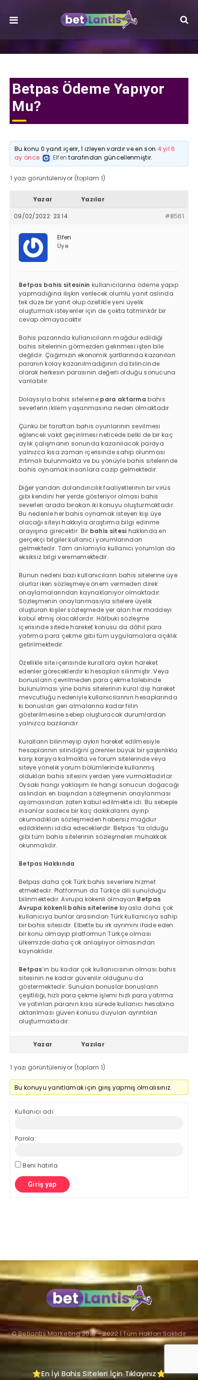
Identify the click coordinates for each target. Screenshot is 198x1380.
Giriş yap (42, 1184)
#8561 (175, 216)
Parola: (25, 1138)
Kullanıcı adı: (35, 1111)
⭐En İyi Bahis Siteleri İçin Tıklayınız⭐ (99, 1373)
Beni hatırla (40, 1165)
